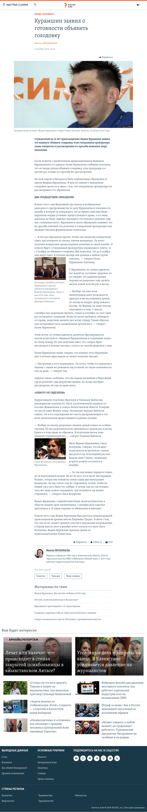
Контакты (7, 762)
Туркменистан (46, 801)
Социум (42, 773)
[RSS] (117, 758)
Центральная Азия (47, 762)
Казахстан (7, 795)
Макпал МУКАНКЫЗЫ (45, 43)
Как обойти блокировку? (14, 768)
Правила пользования (13, 773)
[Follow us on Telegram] (96, 758)
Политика (43, 768)
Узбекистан (81, 795)
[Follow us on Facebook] (90, 758)
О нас (4, 757)
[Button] (106, 57)
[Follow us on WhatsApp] (103, 758)
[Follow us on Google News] (110, 758)
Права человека (44, 14)
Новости (42, 757)
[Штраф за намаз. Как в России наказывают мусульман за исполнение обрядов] (87, 710)
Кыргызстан (8, 801)
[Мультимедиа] (138, 5)
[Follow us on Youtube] (76, 758)
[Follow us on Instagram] (83, 758)
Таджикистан (45, 795)
